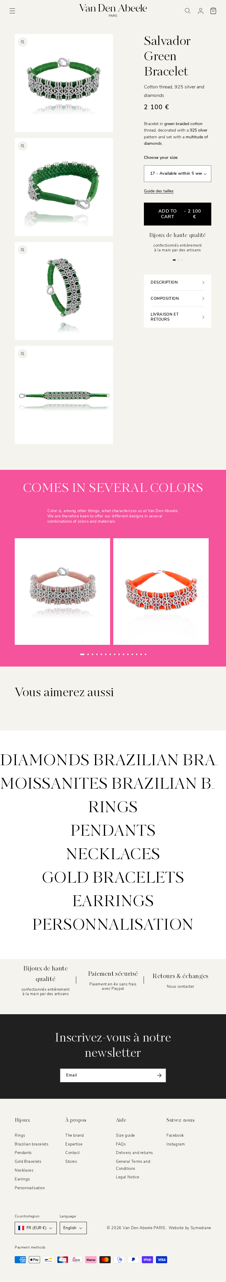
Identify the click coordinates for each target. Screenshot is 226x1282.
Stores (71, 1161)
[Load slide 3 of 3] (182, 259)
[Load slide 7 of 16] (110, 654)
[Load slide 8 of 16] (114, 654)
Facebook (175, 1135)
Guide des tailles (159, 191)
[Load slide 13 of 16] (136, 654)
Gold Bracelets (28, 1161)
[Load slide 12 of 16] (132, 654)
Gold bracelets (113, 878)
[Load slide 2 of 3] (178, 259)
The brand (74, 1135)
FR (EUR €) (36, 1228)
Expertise (73, 1144)
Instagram (176, 1144)
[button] (12, 10)
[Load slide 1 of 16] (82, 654)
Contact (72, 1152)
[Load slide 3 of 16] (92, 654)
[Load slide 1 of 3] (174, 259)
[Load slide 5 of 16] (101, 654)
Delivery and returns (134, 1152)
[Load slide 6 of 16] (106, 654)
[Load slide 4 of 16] (97, 654)
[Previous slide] (68, 654)
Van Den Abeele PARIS (144, 1228)
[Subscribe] (159, 1075)
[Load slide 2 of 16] (88, 654)
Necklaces (113, 855)
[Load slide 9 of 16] (119, 654)
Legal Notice (127, 1177)
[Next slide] (157, 654)
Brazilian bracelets (31, 1144)
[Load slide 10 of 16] (123, 654)
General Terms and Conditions (133, 1165)
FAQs (121, 1144)
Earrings (113, 902)
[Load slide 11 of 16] (128, 654)
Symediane (201, 1228)
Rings (113, 808)
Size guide (125, 1135)
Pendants (113, 831)
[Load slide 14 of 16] (141, 654)
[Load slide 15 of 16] (145, 654)
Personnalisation (113, 925)
